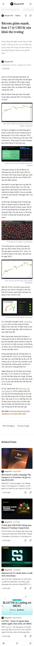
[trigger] (30, 4)
